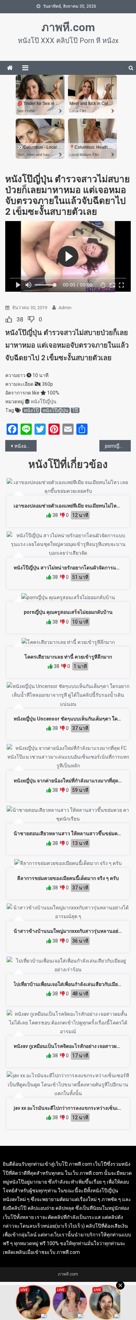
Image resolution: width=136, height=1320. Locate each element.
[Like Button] (8, 319)
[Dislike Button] (31, 319)
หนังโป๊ (31, 410)
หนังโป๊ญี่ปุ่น (43, 401)
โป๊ (75, 410)
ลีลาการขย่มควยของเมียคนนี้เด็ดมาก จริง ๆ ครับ (68, 878)
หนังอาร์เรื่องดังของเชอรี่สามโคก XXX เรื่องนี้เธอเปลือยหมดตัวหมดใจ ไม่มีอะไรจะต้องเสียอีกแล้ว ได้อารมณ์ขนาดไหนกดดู (25, 446)
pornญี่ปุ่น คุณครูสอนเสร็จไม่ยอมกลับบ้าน (68, 612)
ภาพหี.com (68, 27)
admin (65, 307)
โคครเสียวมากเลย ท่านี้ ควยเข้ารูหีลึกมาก (68, 657)
